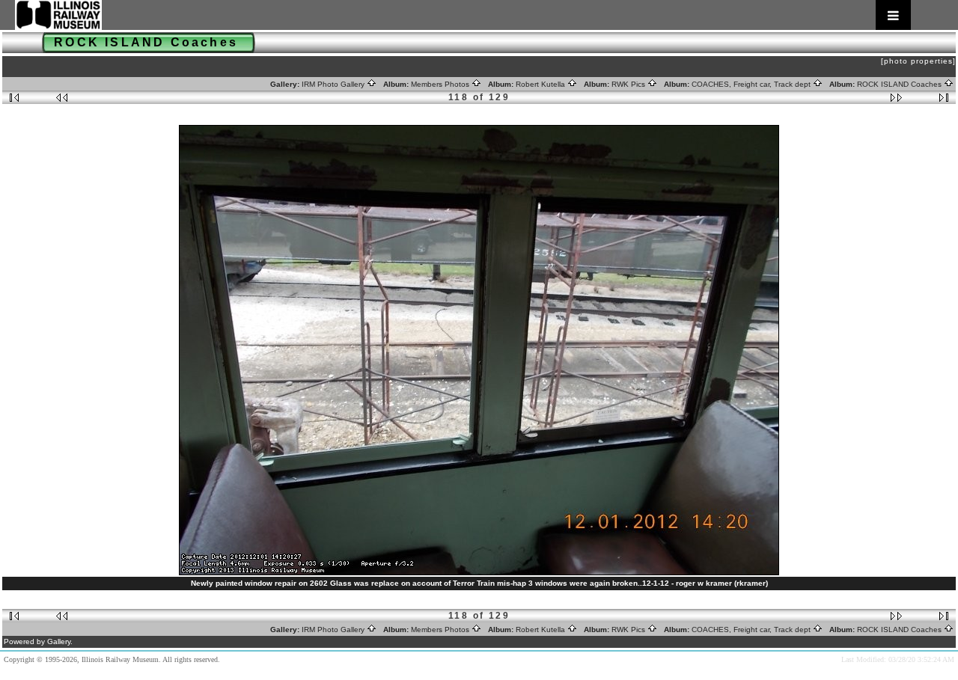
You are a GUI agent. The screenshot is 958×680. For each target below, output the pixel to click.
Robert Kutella (541, 84)
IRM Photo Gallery (334, 84)
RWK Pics (629, 84)
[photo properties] (918, 61)
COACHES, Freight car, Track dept (752, 84)
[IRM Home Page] (463, 15)
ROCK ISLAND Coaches (900, 84)
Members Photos (441, 84)
